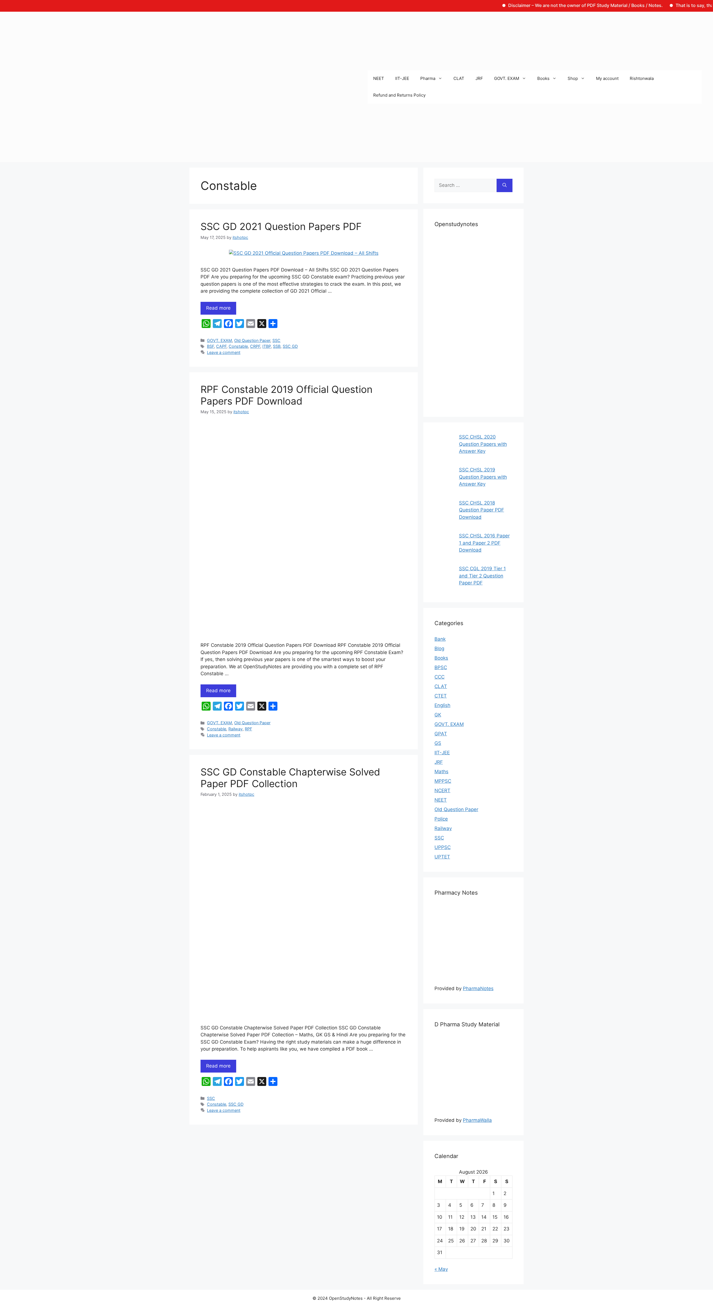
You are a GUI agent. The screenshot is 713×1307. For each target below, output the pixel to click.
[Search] (504, 185)
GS (437, 743)
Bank (440, 639)
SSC (276, 340)
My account (607, 78)
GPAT (440, 733)
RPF (248, 728)
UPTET (442, 857)
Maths (441, 771)
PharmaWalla (477, 1120)
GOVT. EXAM (506, 78)
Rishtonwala (642, 78)
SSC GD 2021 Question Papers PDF (281, 226)
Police (441, 819)
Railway (235, 728)
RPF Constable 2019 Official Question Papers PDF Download (286, 395)
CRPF (255, 346)
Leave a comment (223, 352)
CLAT (458, 78)
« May (441, 1269)
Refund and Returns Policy (399, 95)
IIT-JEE (402, 78)
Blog (439, 648)
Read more (218, 308)
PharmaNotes (478, 988)
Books (543, 78)
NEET (378, 78)
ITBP (266, 346)
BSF (210, 346)
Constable (238, 346)
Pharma (427, 78)
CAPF (221, 346)
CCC (439, 677)
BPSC (440, 667)
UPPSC (442, 847)
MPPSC (442, 781)
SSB (276, 346)
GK (437, 715)
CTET (440, 696)
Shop (573, 78)
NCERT (442, 790)
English (442, 705)
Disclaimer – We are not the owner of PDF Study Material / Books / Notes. (553, 5)
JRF (479, 78)
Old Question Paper (252, 340)
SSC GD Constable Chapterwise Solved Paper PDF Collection (290, 777)
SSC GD (290, 346)
